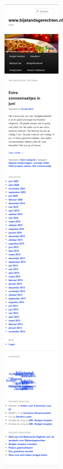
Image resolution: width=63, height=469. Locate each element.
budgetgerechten (20, 386)
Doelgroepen (15, 70)
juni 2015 (13, 247)
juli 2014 (13, 265)
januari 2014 (15, 283)
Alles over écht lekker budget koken (28, 455)
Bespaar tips (15, 63)
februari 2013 (16, 324)
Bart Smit (21, 384)
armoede (16, 379)
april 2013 (14, 316)
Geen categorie (28, 159)
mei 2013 (13, 313)
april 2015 (14, 250)
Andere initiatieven (36, 70)
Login (12, 344)
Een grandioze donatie (21, 451)
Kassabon (35, 56)
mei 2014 (13, 269)
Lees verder (16, 152)
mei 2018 (13, 217)
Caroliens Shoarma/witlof (37, 413)
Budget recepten (17, 56)
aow (18, 375)
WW (34, 166)
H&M (11, 166)
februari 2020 (16, 199)
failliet (46, 162)
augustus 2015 (16, 243)
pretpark (19, 166)
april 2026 (14, 184)
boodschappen (25, 162)
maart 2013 (14, 320)
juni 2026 (13, 181)
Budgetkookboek (34, 63)
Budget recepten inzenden (23, 444)
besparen (28, 385)
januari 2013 (15, 327)
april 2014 (14, 272)
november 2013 (17, 291)
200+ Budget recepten (40, 420)
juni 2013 (13, 309)
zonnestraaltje (44, 166)
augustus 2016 (16, 229)
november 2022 (17, 188)
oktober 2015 (15, 239)
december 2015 (17, 236)
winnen (27, 166)
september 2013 (17, 298)
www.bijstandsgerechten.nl (36, 20)
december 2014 (17, 258)
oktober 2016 (15, 225)
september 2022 (17, 192)
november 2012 (17, 331)
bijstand (12, 162)
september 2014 (17, 261)
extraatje (37, 162)
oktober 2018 (15, 214)
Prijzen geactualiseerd (21, 447)
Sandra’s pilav (24, 416)
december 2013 (17, 287)
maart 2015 (14, 254)
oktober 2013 (15, 294)
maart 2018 (14, 221)
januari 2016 (15, 232)
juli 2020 (13, 195)
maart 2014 (14, 276)
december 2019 (17, 203)
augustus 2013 (16, 302)
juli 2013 (13, 305)
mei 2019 (13, 206)
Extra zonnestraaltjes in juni (24, 98)
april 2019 (14, 210)
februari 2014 (16, 280)
